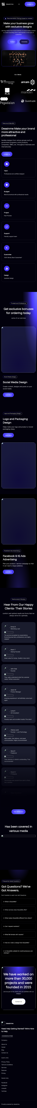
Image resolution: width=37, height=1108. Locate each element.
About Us (4, 1044)
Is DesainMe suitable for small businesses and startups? (18, 952)
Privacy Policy (5, 1062)
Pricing (3, 1073)
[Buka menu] (19, 4)
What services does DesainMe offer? (16, 910)
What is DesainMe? (10, 901)
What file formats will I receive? (14, 934)
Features (3, 1070)
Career (3, 1047)
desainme (9, 4)
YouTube (3, 1091)
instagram (4, 1085)
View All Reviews (18, 811)
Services (3, 1067)
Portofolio (24, 42)
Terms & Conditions (7, 1064)
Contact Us (30, 4)
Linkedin (3, 1088)
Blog (2, 1050)
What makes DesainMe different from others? (18, 918)
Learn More (8, 395)
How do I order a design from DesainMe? (17, 942)
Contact (12, 42)
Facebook (4, 1082)
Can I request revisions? (12, 926)
